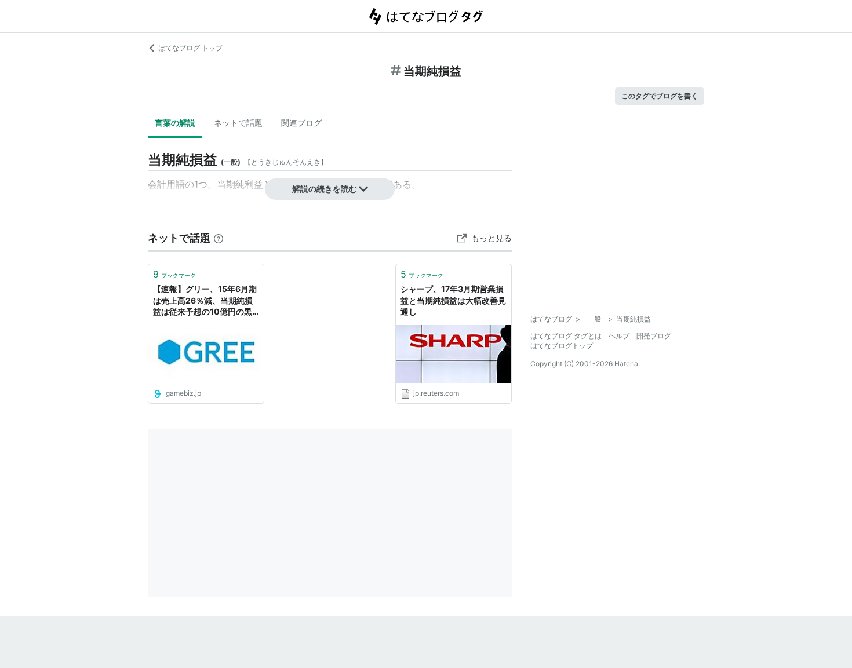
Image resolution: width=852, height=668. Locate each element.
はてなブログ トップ (190, 47)
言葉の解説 (175, 122)
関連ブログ (301, 122)
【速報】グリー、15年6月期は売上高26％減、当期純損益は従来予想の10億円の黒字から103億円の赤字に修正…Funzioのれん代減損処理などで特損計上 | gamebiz (205, 301)
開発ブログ (653, 335)
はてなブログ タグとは (566, 335)
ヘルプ (619, 335)
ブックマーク (174, 274)
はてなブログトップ (561, 345)
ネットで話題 (238, 122)
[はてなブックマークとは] (218, 238)
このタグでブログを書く (659, 96)
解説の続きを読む (324, 189)
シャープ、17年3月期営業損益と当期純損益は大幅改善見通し (453, 300)
